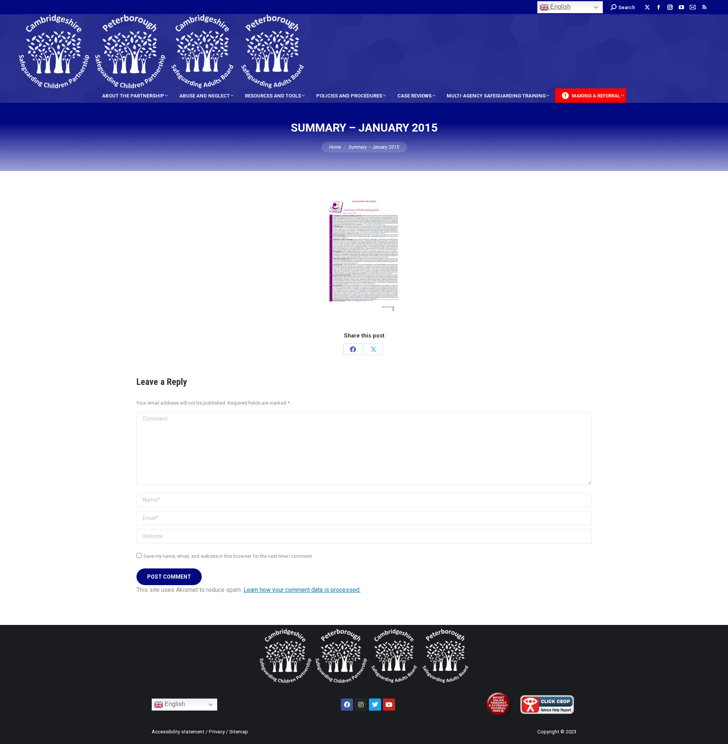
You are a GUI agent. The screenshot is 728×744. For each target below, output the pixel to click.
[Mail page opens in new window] (693, 7)
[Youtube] (389, 704)
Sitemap (238, 732)
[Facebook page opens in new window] (659, 7)
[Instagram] (361, 704)
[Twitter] (375, 704)
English (560, 6)
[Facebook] (353, 349)
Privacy (217, 732)
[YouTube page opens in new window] (681, 7)
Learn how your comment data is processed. (302, 589)
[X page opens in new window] (647, 7)
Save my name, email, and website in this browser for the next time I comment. (228, 556)
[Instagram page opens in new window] (670, 7)
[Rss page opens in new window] (704, 7)
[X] (373, 349)
